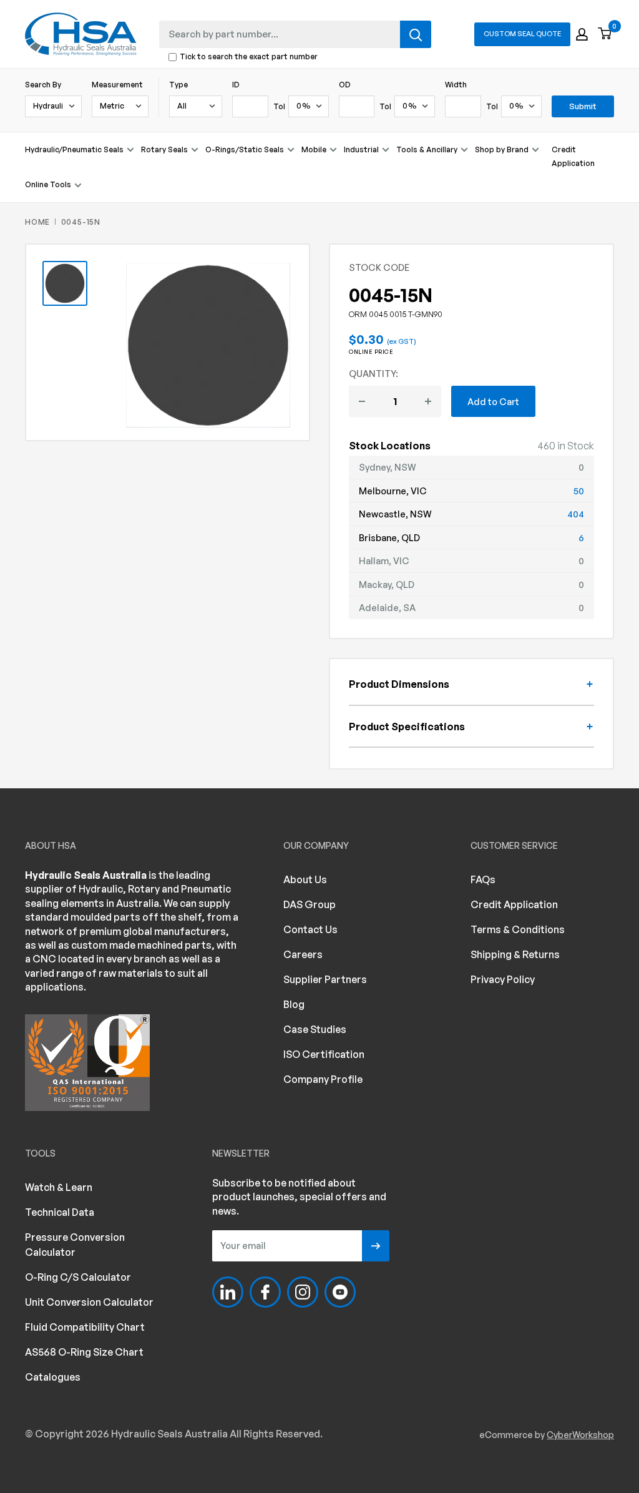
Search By (43, 84)
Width (456, 84)
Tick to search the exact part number (249, 57)
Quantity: (373, 373)
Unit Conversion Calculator (89, 1302)
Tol (279, 106)
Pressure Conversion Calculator (75, 1244)
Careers (303, 954)
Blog (294, 1004)
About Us (305, 879)
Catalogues (52, 1377)
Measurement (117, 84)
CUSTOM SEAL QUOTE (522, 33)
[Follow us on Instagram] (302, 1292)
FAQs (483, 879)
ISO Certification (323, 1054)
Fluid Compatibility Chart (85, 1327)
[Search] (415, 34)
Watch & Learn (58, 1187)
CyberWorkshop (580, 1434)
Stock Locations (390, 445)
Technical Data (59, 1212)
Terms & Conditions (518, 929)
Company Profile (323, 1079)
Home (37, 222)
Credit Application (573, 156)
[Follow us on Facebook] (265, 1292)
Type (178, 84)
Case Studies (314, 1029)
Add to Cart (493, 401)
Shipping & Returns (515, 954)
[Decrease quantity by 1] (362, 401)
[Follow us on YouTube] (340, 1292)
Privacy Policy (503, 979)
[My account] (582, 34)
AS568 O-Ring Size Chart (84, 1352)
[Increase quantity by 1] (428, 401)
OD (345, 84)
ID (236, 84)
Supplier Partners (325, 979)
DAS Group (309, 904)
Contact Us (310, 929)
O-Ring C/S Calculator (78, 1277)
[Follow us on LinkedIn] (227, 1292)
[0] (605, 34)
